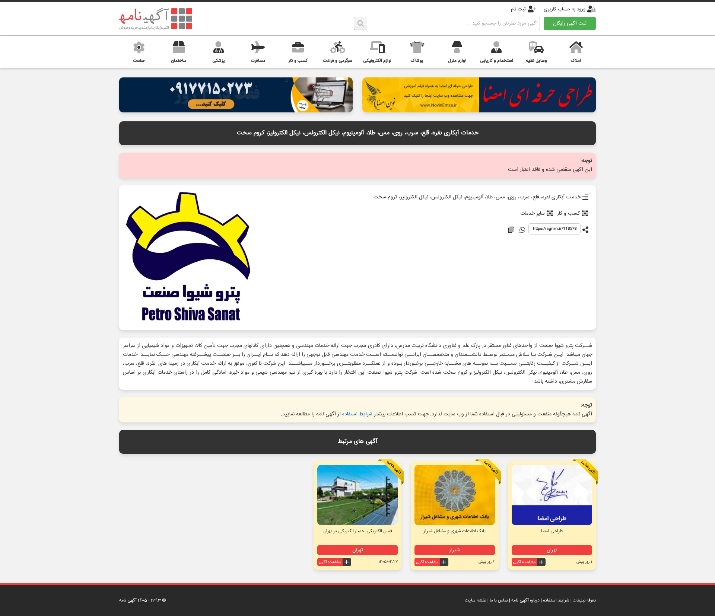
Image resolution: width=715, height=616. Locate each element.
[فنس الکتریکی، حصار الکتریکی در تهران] (357, 495)
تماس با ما (499, 600)
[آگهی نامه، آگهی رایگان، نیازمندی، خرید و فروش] (155, 18)
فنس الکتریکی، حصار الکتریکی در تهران (357, 531)
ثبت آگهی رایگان (570, 23)
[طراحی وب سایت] (236, 110)
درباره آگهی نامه (525, 600)
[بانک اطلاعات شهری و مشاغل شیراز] (454, 495)
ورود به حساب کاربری (564, 9)
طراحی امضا (552, 531)
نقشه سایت (475, 600)
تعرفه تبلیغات (584, 600)
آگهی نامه (128, 600)
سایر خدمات (532, 213)
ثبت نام (518, 9)
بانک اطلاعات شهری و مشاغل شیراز (455, 531)
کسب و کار (568, 213)
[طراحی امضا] (479, 110)
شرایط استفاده (357, 414)
